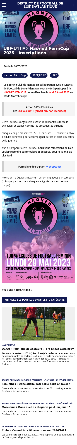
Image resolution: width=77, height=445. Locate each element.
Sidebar (73, 5)
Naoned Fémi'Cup (15, 75)
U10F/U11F (39, 75)
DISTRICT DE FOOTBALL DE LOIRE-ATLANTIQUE (40, 5)
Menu (5, 5)
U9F (54, 75)
